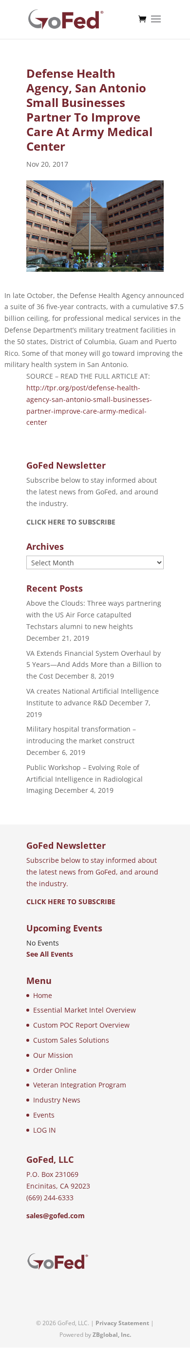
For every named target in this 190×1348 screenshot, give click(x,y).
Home (42, 995)
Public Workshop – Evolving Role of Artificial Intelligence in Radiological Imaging (84, 779)
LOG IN (44, 1130)
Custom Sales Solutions (71, 1040)
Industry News (56, 1099)
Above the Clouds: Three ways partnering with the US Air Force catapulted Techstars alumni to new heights (93, 614)
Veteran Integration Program (79, 1084)
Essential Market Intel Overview (84, 1010)
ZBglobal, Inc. (112, 1334)
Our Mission (53, 1055)
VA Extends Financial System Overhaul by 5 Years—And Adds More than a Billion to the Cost (93, 664)
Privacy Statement (122, 1323)
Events (44, 1115)
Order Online (54, 1070)
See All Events (49, 954)
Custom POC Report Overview (81, 1025)
